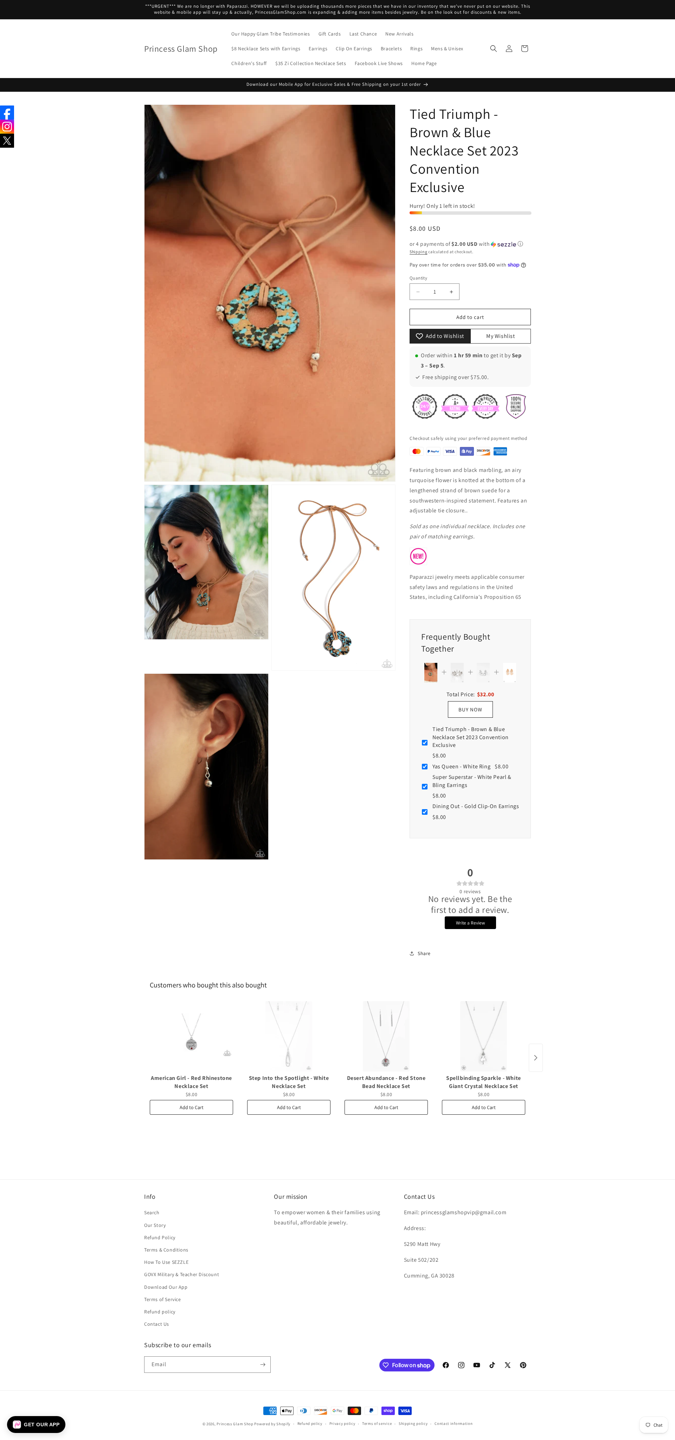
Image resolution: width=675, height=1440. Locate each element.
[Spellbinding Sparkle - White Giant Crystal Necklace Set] (483, 1036)
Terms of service (377, 1423)
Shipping (419, 251)
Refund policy (159, 1311)
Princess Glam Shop (235, 1423)
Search (152, 1212)
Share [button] (424, 953)
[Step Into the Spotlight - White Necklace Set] (289, 1036)
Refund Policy (159, 1237)
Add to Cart (192, 1107)
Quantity (418, 278)
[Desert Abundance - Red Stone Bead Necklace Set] (386, 1036)
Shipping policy (413, 1423)
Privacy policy (342, 1423)
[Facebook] (7, 112)
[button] (493, 48)
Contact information (453, 1423)
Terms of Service (162, 1299)
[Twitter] (7, 141)
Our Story (155, 1225)
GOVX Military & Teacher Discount (181, 1274)
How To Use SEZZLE (166, 1262)
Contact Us (156, 1324)
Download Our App (166, 1287)
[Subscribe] (262, 1364)
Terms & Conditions (166, 1250)
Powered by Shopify (272, 1423)
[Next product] (536, 1058)
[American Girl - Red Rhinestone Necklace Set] (191, 1036)
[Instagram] (7, 127)
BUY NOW (470, 709)
